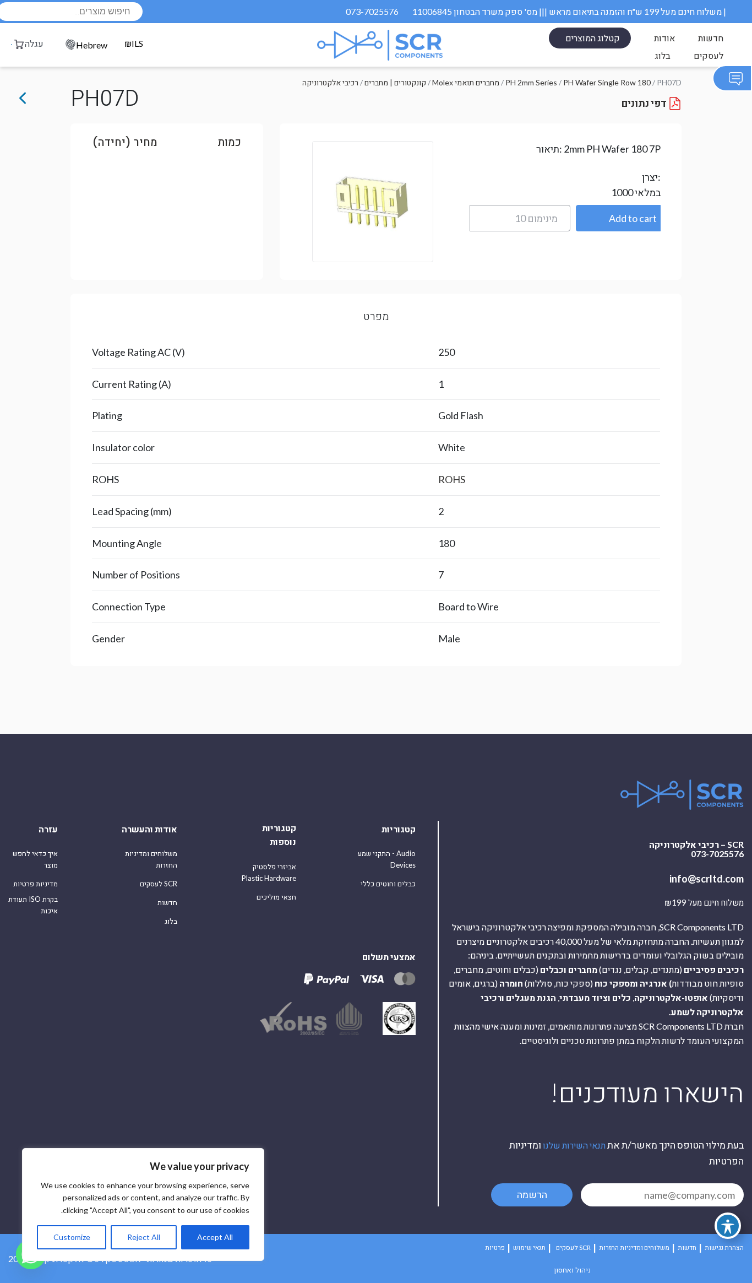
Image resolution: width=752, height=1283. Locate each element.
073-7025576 (372, 11)
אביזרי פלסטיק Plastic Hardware (269, 872)
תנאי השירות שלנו (574, 1145)
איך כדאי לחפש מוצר (35, 859)
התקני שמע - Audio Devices (387, 859)
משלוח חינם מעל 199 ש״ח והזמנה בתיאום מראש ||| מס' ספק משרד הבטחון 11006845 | (569, 11)
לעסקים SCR (158, 883)
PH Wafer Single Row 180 (607, 82)
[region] (143, 1204)
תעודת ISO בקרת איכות (33, 905)
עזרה (48, 829)
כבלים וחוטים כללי (388, 883)
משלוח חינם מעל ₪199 (704, 903)
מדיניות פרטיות (35, 883)
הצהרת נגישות (724, 1247)
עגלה (34, 43)
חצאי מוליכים (276, 896)
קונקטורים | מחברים (395, 82)
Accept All (215, 1237)
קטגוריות (399, 829)
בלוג (663, 55)
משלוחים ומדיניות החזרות (151, 859)
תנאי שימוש (529, 1247)
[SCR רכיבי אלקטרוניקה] (380, 45)
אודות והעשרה (149, 829)
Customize (71, 1237)
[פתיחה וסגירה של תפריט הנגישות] (728, 1225)
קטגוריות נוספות (279, 834)
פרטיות (495, 1247)
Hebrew (91, 45)
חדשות (710, 38)
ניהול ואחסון (572, 1269)
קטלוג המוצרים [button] (592, 38)
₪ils (133, 44)
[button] (618, 218)
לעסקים (708, 55)
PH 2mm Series (531, 82)
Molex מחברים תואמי (465, 82)
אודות (664, 38)
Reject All (143, 1237)
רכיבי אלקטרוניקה (330, 82)
